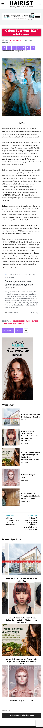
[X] (9, 48)
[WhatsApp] (18, 48)
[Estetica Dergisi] (3, 40)
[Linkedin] (23, 48)
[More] (26, 330)
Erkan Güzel (24, 420)
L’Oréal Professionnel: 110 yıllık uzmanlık (13, 521)
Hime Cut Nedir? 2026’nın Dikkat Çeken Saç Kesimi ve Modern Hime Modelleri (30, 436)
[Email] (28, 48)
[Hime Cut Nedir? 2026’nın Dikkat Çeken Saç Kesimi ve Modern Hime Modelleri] (11, 437)
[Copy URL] (33, 48)
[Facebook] (4, 48)
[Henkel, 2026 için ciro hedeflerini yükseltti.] (11, 417)
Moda (10, 42)
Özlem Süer (7, 324)
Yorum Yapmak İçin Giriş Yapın (21, 715)
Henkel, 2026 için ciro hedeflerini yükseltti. (30, 415)
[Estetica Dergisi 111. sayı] (11, 477)
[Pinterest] (14, 48)
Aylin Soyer (24, 443)
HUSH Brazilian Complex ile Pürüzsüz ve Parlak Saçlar (30, 496)
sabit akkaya (18, 324)
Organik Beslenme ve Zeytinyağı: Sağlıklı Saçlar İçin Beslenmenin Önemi (30, 456)
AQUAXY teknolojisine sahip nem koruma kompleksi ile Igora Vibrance (30, 523)
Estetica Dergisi (15, 40)
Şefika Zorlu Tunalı (26, 501)
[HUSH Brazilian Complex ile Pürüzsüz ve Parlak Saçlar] (11, 497)
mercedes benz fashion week (25, 321)
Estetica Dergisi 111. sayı (30, 476)
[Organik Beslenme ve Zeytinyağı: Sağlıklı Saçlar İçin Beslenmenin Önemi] (11, 457)
